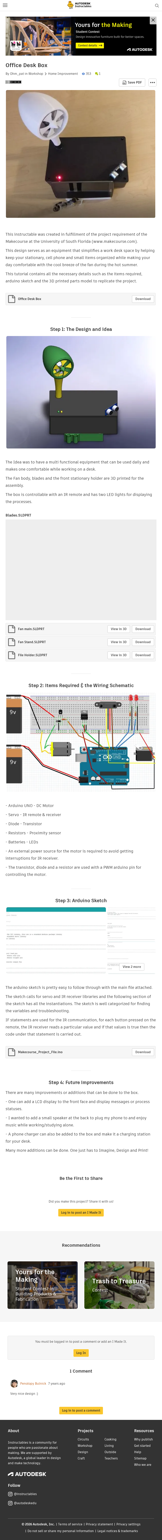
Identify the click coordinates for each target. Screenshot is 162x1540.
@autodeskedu (25, 1503)
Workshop (35, 74)
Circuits (83, 1439)
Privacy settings (128, 1524)
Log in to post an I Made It (81, 1212)
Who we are (142, 1464)
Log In (81, 1353)
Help (137, 1452)
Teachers (111, 1458)
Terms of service (70, 1524)
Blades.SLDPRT (18, 515)
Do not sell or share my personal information (60, 1531)
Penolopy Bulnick (33, 1384)
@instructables (25, 1494)
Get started (142, 1445)
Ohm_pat (17, 74)
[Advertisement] (81, 36)
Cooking (111, 1439)
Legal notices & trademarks (117, 1531)
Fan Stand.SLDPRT (32, 642)
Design (83, 1452)
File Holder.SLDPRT (32, 655)
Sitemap (140, 1458)
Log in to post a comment (81, 1410)
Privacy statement (99, 1524)
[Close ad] (153, 20)
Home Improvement (63, 74)
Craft (81, 1458)
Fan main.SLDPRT (31, 629)
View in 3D (119, 629)
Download (143, 299)
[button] (5, 6)
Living (109, 1445)
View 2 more (132, 967)
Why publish (143, 1439)
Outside (110, 1452)
